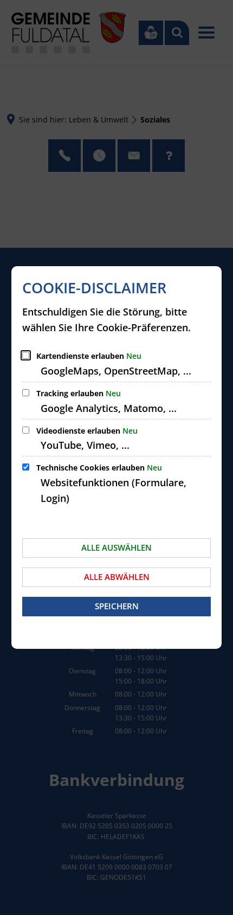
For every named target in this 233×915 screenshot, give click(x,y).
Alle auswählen (116, 547)
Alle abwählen (117, 576)
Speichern (117, 606)
